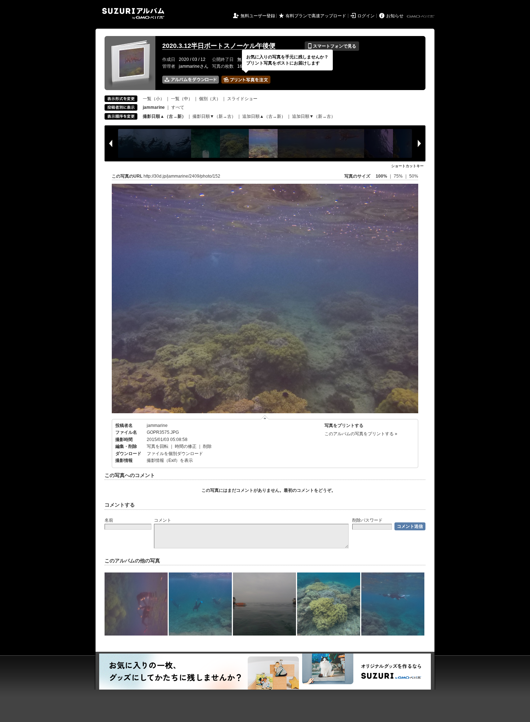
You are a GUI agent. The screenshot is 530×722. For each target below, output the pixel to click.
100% (381, 176)
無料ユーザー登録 (257, 15)
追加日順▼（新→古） (313, 116)
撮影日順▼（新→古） (214, 116)
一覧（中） (182, 98)
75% (399, 176)
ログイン (366, 15)
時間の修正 (185, 446)
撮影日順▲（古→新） (164, 116)
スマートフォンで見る (332, 46)
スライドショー (242, 98)
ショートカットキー (407, 166)
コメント (162, 520)
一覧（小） (153, 98)
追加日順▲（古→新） (264, 116)
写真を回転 (157, 446)
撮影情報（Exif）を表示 (170, 460)
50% (413, 176)
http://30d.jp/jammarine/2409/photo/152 (181, 176)
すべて (177, 107)
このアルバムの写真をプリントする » (360, 433)
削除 (207, 446)
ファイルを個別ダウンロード (175, 453)
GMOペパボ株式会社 (421, 16)
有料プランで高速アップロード (316, 15)
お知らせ (394, 15)
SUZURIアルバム (133, 13)
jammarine (157, 425)
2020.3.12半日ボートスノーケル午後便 (218, 45)
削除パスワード (367, 520)
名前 (109, 520)
